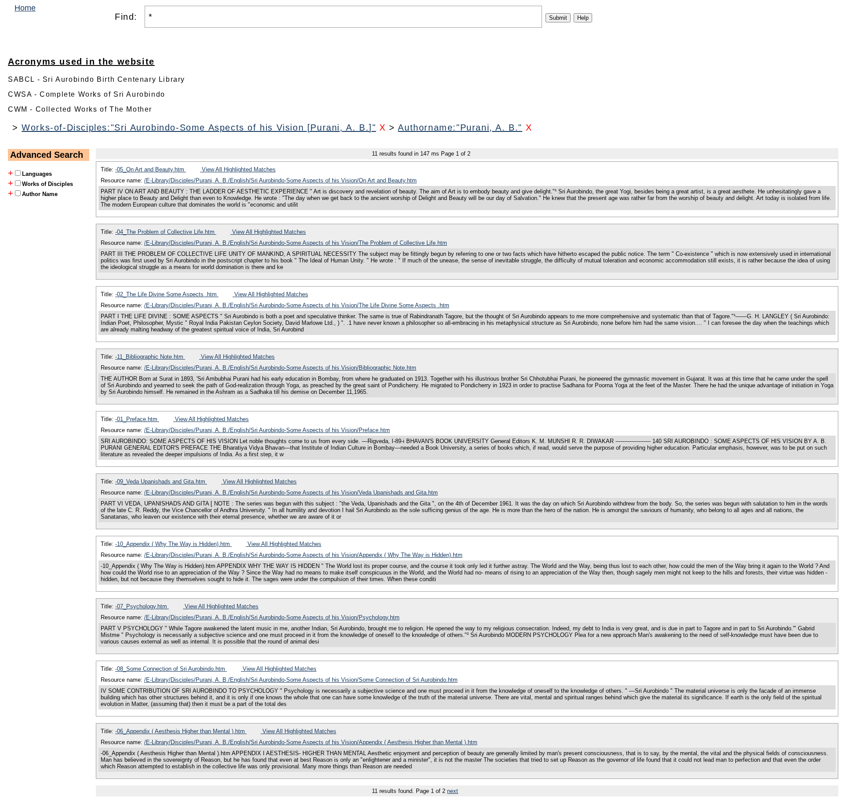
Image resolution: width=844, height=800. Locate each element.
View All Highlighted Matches (238, 169)
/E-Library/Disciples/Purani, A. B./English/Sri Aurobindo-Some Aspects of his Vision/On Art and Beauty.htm (280, 180)
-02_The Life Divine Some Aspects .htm (166, 294)
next (452, 791)
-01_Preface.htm (137, 419)
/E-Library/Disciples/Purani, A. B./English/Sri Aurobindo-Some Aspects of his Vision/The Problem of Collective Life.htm (295, 243)
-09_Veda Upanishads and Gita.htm (161, 481)
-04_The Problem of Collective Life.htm (165, 232)
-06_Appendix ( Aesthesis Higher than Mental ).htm (181, 731)
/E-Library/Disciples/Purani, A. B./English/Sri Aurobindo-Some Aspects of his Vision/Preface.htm (267, 430)
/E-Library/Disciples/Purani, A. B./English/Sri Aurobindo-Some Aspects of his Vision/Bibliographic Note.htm (280, 367)
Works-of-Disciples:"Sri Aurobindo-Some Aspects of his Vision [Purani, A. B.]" (199, 127)
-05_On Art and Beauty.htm (150, 169)
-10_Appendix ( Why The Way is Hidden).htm (173, 544)
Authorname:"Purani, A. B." (460, 127)
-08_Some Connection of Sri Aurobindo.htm (171, 668)
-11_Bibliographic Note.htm (150, 356)
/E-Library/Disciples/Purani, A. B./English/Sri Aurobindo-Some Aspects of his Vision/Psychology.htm (272, 617)
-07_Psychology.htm (142, 606)
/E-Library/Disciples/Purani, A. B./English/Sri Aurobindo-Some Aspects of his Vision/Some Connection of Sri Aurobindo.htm (301, 679)
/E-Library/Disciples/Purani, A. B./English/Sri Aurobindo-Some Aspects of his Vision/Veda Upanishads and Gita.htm (291, 492)
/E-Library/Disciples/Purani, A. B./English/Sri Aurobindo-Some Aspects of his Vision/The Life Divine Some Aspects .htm (296, 305)
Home (25, 8)
